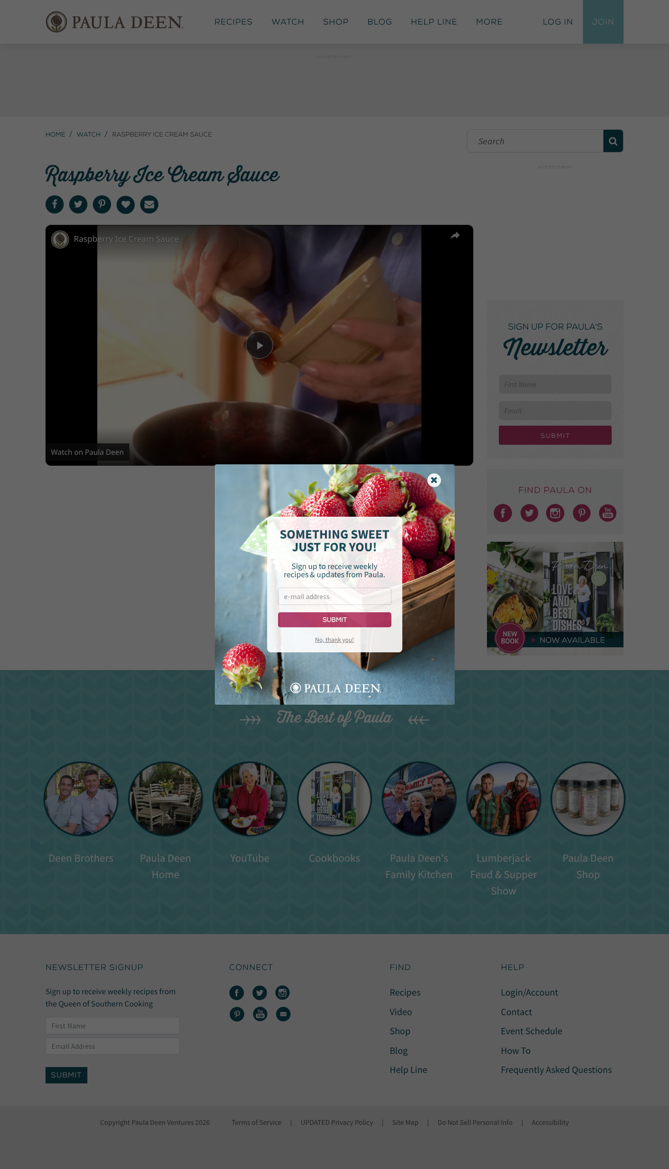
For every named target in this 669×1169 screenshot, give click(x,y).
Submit (335, 620)
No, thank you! (334, 639)
